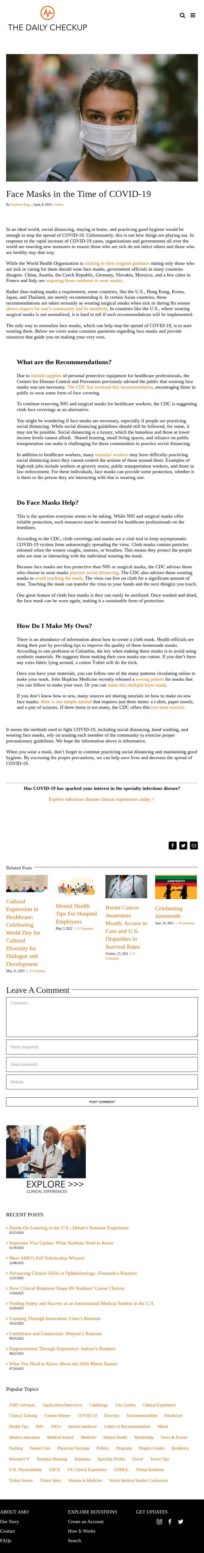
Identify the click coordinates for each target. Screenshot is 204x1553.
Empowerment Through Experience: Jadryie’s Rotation (62, 1348)
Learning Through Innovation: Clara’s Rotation (54, 1318)
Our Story (9, 1521)
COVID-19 (87, 1415)
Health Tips (18, 1426)
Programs (124, 1448)
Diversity (112, 1415)
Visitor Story (50, 1480)
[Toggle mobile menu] (193, 15)
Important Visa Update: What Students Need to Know (61, 1243)
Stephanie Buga (20, 204)
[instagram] (159, 1521)
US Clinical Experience (87, 1469)
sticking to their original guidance (117, 263)
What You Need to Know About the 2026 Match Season (64, 1363)
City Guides (125, 1405)
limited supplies (46, 375)
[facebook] (170, 1521)
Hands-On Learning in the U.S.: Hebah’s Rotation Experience (69, 1227)
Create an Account (86, 1521)
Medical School (60, 1437)
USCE (54, 1469)
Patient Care (40, 1448)
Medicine (88, 1437)
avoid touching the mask (58, 578)
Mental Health (115, 1437)
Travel (137, 1459)
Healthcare (173, 1415)
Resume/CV (19, 1459)
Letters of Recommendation (127, 1426)
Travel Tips (159, 1459)
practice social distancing (94, 572)
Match (163, 1426)
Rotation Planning (52, 1459)
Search (74, 1540)
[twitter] (180, 1521)
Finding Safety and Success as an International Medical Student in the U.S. (82, 1303)
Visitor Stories (21, 1480)
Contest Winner (57, 1415)
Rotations (82, 1459)
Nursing (16, 1448)
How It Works (81, 1531)
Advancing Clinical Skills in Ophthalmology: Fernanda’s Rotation (73, 1273)
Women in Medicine (85, 1480)
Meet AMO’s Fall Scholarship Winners (46, 1258)
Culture (59, 204)
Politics (103, 1448)
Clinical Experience (159, 1405)
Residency (180, 1448)
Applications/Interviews (62, 1405)
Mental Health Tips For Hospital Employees (76, 914)
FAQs (5, 1540)
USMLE (121, 1469)
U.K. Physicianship (25, 1469)
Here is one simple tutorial (66, 701)
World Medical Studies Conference (138, 1480)
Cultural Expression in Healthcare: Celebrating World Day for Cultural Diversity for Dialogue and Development (23, 932)
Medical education (24, 1437)
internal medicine (82, 1426)
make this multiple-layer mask (137, 685)
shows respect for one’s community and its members (56, 308)
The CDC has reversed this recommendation (110, 387)
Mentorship (144, 1437)
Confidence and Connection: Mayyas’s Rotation (55, 1333)
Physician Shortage (73, 1448)
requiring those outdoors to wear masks (84, 280)
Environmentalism (142, 1415)
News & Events (174, 1437)
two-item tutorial (167, 707)
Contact (7, 1531)
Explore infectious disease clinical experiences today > (102, 799)
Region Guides (151, 1448)
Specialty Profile (111, 1459)
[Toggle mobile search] (182, 15)
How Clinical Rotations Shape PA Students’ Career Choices (66, 1288)
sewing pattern (150, 679)
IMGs (56, 1426)
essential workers (111, 454)
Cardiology (98, 1405)
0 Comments (37, 971)
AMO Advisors (22, 1405)
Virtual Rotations (150, 1469)
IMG (40, 1426)
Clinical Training (23, 1415)
